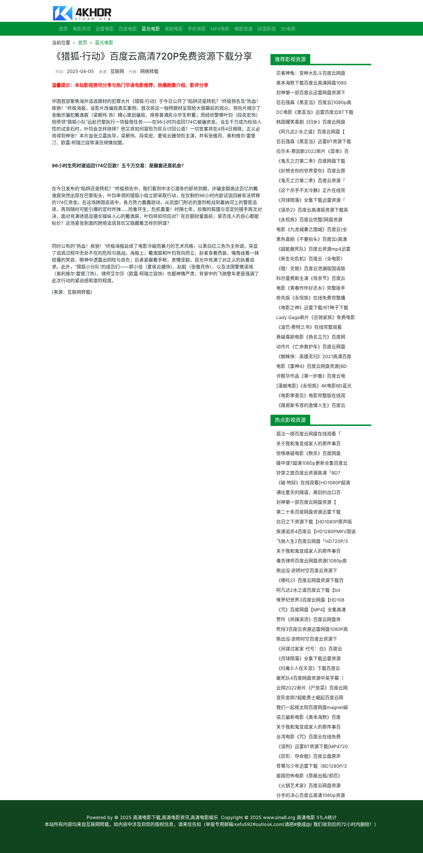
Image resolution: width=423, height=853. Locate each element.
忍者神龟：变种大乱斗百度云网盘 (310, 73)
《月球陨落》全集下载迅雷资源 (308, 658)
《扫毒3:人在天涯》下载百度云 (308, 668)
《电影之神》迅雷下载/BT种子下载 (312, 307)
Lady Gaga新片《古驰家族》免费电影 (315, 317)
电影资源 (243, 29)
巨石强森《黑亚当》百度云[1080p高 (313, 102)
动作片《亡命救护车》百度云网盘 (310, 346)
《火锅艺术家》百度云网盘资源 (308, 785)
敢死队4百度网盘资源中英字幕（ (310, 678)
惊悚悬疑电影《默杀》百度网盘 (308, 453)
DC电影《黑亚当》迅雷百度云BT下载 (314, 112)
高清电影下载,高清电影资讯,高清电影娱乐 (175, 817)
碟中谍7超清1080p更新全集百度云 (312, 463)
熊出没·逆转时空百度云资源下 (306, 570)
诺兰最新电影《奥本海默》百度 (308, 717)
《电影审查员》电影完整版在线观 (310, 395)
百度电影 (128, 29)
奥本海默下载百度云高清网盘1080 (311, 83)
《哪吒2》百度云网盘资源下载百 (310, 580)
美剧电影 (174, 29)
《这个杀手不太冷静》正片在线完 (310, 190)
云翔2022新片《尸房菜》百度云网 (312, 688)
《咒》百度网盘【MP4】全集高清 (311, 609)
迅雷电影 (105, 29)
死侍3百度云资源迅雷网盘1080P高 (312, 629)
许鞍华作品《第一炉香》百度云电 (310, 376)
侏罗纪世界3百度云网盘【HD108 (310, 600)
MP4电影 (220, 29)
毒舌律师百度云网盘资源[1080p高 (311, 561)
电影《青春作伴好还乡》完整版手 (310, 288)
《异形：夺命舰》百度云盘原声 (308, 756)
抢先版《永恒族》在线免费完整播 (310, 298)
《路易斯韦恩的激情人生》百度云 (310, 405)
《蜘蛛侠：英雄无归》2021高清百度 (313, 356)
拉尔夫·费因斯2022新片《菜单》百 (312, 151)
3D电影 (288, 29)
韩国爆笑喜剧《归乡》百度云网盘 (310, 122)
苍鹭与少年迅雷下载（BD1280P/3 (311, 766)
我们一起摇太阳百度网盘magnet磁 (312, 707)
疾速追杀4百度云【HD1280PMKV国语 (316, 531)
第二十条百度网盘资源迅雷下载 (308, 512)
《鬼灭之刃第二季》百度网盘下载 (310, 161)
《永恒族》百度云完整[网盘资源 (309, 219)
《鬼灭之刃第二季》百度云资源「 (310, 180)
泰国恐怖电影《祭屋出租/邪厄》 (309, 776)
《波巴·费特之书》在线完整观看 (309, 327)
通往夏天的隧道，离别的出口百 (308, 492)
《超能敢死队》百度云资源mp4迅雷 (313, 249)
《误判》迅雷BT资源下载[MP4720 (312, 746)
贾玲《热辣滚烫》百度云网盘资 (308, 619)
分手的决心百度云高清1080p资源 (310, 795)
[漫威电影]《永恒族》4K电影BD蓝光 (314, 386)
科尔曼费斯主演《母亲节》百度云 (310, 278)
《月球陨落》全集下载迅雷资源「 (310, 200)
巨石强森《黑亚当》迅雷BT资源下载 (313, 141)
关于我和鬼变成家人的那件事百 (308, 443)
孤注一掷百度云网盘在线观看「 (308, 434)
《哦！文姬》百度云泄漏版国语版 (310, 268)
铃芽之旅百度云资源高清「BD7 (308, 473)
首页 (63, 29)
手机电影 (197, 29)
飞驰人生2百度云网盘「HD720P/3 (312, 541)
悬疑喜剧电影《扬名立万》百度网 (310, 337)
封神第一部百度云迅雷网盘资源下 (310, 92)
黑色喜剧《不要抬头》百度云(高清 (311, 239)
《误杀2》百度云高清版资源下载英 (312, 210)
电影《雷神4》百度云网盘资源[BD (311, 366)
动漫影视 (266, 29)
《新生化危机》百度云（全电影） (310, 259)
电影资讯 (82, 29)
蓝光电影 (104, 42)
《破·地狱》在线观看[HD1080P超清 (313, 482)
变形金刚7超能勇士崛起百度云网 (309, 697)
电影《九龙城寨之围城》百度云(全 (311, 229)
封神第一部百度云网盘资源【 (306, 502)
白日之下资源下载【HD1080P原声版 (314, 522)
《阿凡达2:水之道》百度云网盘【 (310, 132)
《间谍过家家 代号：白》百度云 (309, 649)
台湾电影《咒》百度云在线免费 (308, 736)
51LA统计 (327, 817)
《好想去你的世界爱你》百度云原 (310, 171)
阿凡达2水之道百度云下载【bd (308, 590)
